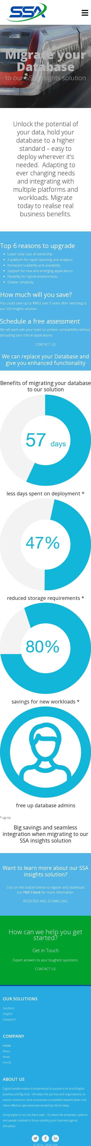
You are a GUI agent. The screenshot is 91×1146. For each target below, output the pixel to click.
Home (7, 1046)
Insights (7, 1014)
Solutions (8, 1008)
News (6, 1057)
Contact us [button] (45, 344)
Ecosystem (9, 1019)
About (6, 1051)
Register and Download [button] (45, 901)
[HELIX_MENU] (85, 14)
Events (7, 1062)
